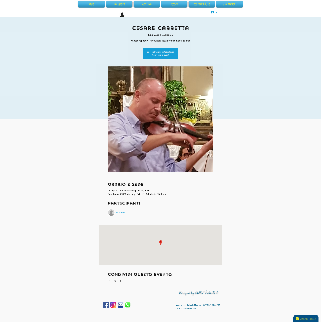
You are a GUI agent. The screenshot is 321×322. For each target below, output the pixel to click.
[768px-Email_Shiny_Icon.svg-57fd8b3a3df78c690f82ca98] (121, 305)
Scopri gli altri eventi (160, 55)
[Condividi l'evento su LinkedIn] (121, 281)
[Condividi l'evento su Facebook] (109, 281)
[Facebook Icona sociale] (106, 305)
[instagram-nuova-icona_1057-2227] (113, 305)
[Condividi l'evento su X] (115, 281)
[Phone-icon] (128, 305)
